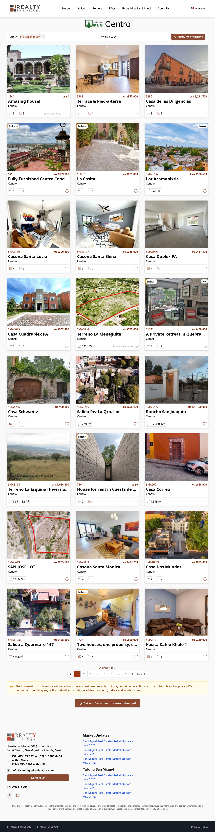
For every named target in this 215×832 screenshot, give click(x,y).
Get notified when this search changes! (110, 703)
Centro (12, 106)
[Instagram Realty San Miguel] (17, 795)
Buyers (66, 8)
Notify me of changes (190, 36)
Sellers (81, 8)
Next (140, 674)
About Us (164, 8)
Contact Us (38, 777)
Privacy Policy (199, 826)
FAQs (112, 8)
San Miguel (136, 8)
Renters (97, 8)
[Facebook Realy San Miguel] (9, 795)
